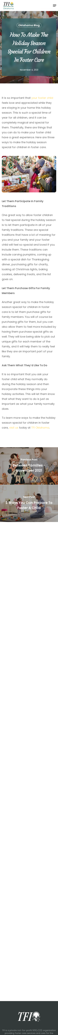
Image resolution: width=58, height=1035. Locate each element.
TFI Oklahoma (40, 427)
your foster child (42, 98)
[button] (54, 5)
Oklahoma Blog (29, 25)
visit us (13, 427)
